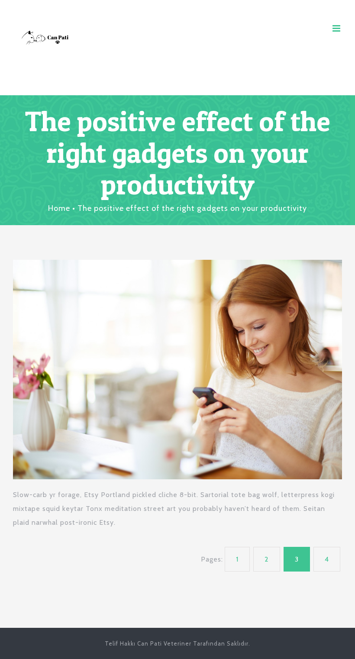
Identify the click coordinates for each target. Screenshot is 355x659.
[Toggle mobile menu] (337, 28)
